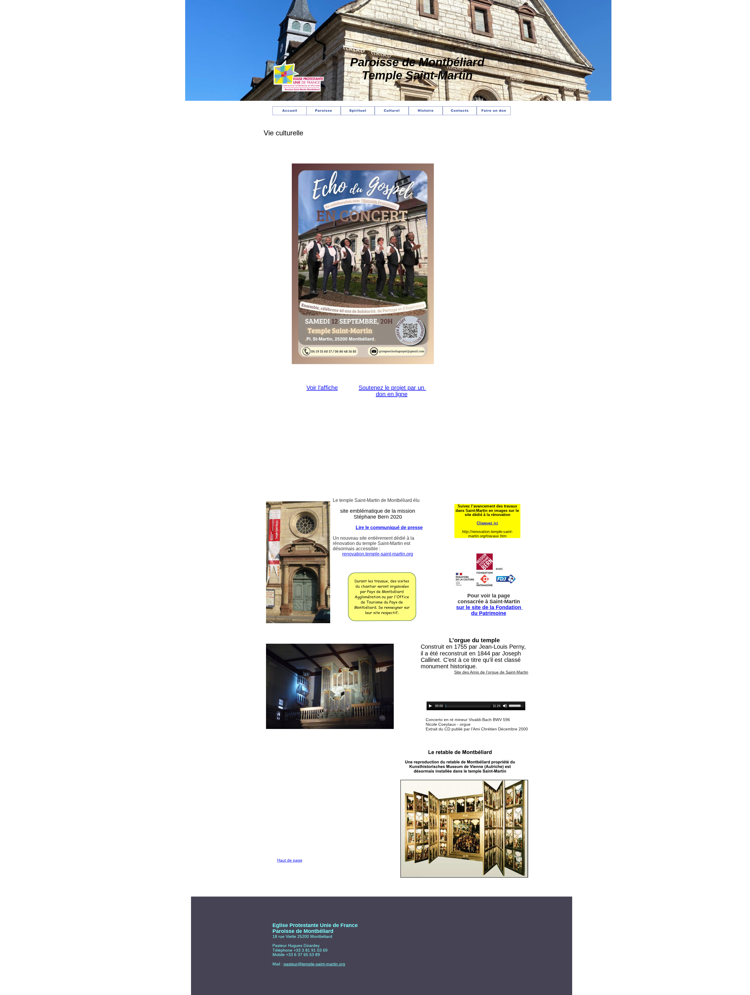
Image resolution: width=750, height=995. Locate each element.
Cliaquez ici (487, 523)
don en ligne (392, 394)
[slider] (517, 705)
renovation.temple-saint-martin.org (377, 553)
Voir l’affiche (322, 387)
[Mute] (505, 705)
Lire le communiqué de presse (389, 527)
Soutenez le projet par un (392, 387)
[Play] (430, 705)
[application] (476, 706)
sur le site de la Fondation (489, 607)
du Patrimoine (488, 613)
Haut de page (289, 860)
